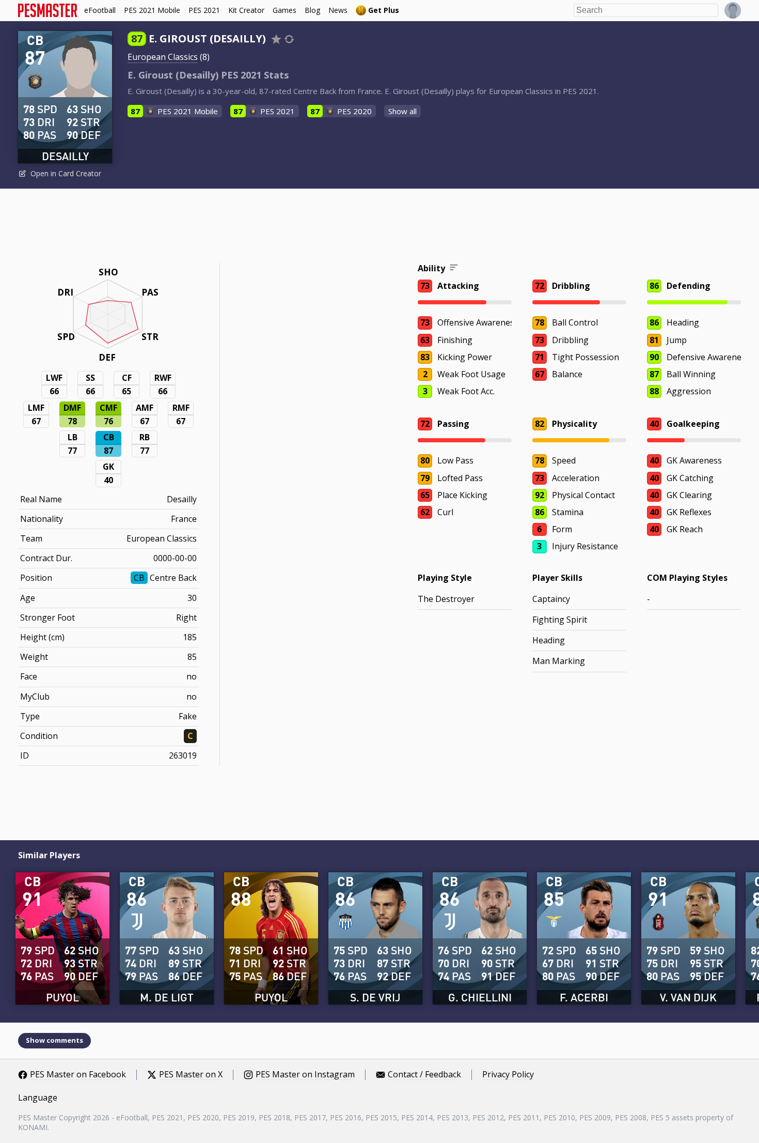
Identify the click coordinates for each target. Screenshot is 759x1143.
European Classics (163, 57)
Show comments (54, 1040)
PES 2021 (204, 10)
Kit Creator (246, 10)
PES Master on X (191, 1075)
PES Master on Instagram (305, 1075)
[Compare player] (289, 39)
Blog (312, 10)
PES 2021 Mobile (152, 10)
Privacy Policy (508, 1075)
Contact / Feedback (424, 1075)
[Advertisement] (379, 227)
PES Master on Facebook (78, 1075)
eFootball (100, 10)
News (337, 10)
